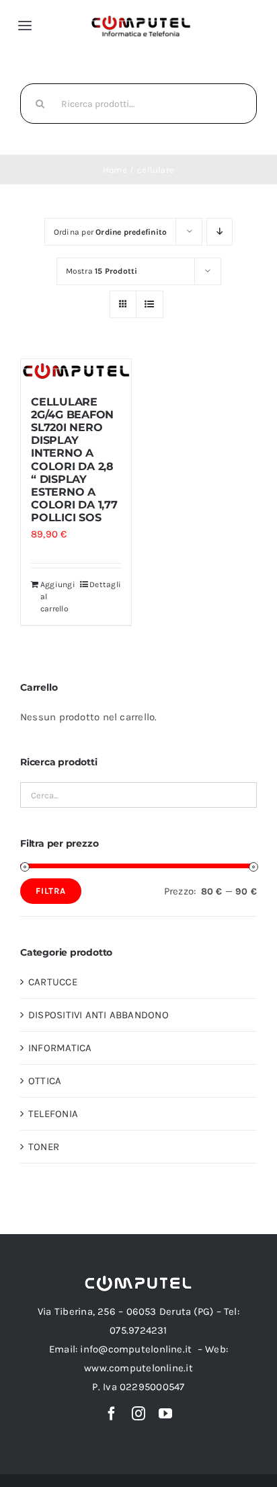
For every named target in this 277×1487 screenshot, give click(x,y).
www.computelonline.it (138, 1368)
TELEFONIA (53, 1114)
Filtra (51, 891)
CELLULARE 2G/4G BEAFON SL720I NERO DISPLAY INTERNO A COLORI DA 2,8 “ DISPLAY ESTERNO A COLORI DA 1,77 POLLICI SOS (74, 460)
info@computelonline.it (136, 1349)
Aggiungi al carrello (57, 596)
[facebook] (111, 1413)
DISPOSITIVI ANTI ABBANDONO (98, 1015)
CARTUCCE (52, 982)
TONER (43, 1147)
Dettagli (105, 584)
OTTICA (44, 1081)
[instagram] (138, 1413)
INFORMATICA (59, 1048)
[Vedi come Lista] (149, 304)
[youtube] (165, 1413)
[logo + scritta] (140, 19)
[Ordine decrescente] (219, 231)
